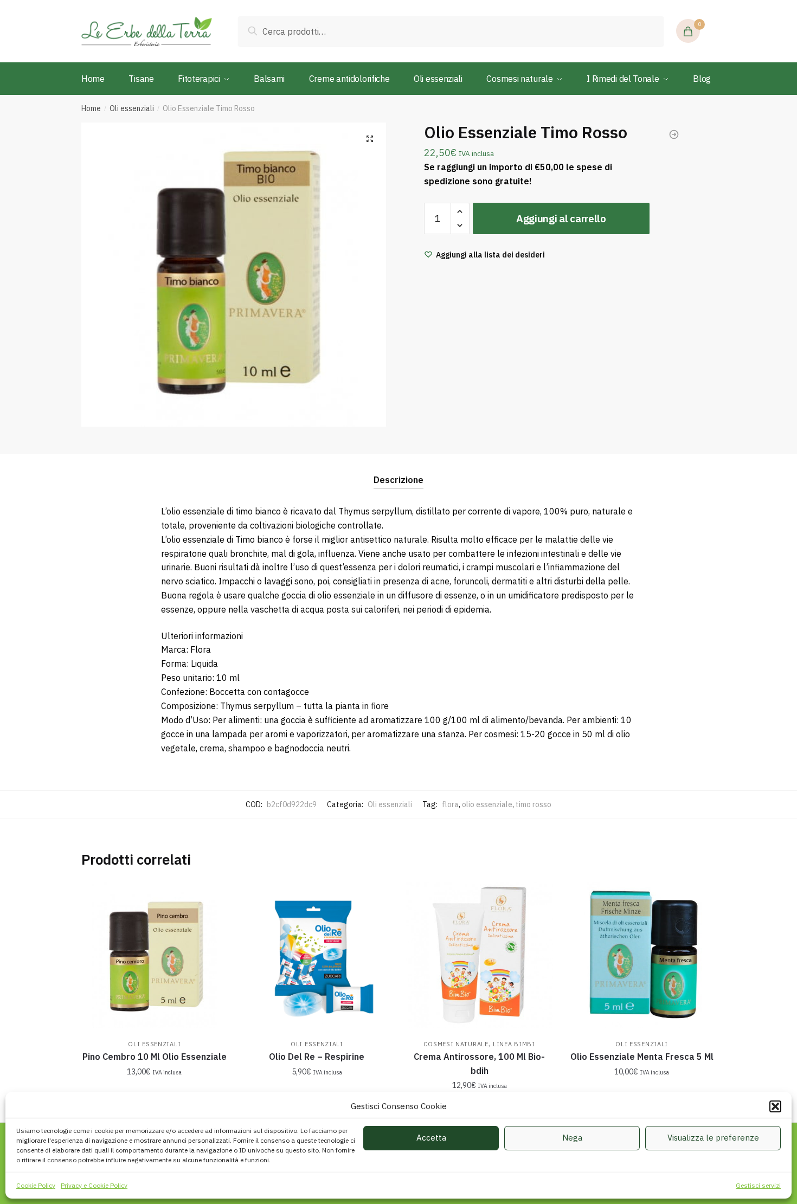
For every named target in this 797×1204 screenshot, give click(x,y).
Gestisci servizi (758, 1185)
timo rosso (533, 804)
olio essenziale (487, 804)
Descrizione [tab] (398, 479)
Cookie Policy (35, 1185)
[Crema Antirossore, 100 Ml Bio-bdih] (479, 955)
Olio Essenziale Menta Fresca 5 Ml (642, 1056)
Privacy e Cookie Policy (94, 1185)
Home (91, 108)
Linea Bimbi (514, 1044)
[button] (775, 1106)
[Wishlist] (211, 898)
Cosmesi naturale (455, 1044)
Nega (572, 1137)
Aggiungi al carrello (561, 218)
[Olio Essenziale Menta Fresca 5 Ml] (642, 955)
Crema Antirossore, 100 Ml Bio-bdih (479, 1063)
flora (450, 804)
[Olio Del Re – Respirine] (317, 955)
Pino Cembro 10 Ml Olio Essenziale (154, 1056)
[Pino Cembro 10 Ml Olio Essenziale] (154, 955)
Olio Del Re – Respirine (316, 1056)
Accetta (431, 1137)
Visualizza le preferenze (713, 1137)
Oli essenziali (132, 108)
